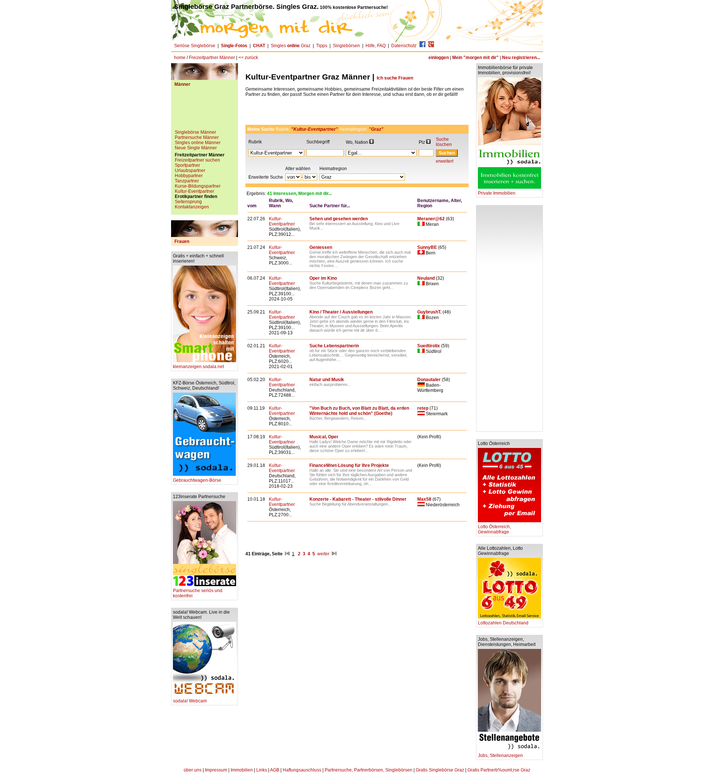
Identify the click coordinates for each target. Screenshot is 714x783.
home (180, 57)
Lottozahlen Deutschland (503, 623)
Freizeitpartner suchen (197, 160)
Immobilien (242, 770)
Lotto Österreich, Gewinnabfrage (494, 529)
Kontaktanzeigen (192, 206)
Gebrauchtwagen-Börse (197, 480)
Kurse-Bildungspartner (198, 186)
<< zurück (248, 57)
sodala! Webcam (190, 701)
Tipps (321, 45)
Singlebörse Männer (195, 132)
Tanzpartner (187, 180)
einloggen (438, 57)
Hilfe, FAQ (376, 45)
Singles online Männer (198, 142)
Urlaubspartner (190, 170)
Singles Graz (291, 45)
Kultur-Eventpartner (194, 191)
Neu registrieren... (521, 57)
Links (261, 770)
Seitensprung (188, 201)
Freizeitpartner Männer (212, 57)
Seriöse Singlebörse (194, 45)
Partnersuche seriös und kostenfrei (197, 593)
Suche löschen (444, 142)
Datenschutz (403, 45)
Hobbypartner (189, 175)
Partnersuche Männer (197, 137)
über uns (193, 770)
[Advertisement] (204, 111)
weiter (323, 553)
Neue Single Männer (196, 147)
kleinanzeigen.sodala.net (198, 366)
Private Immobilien (496, 193)
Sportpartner (187, 165)
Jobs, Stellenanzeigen (500, 755)
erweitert (444, 161)
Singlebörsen (346, 45)
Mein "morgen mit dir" (475, 57)
